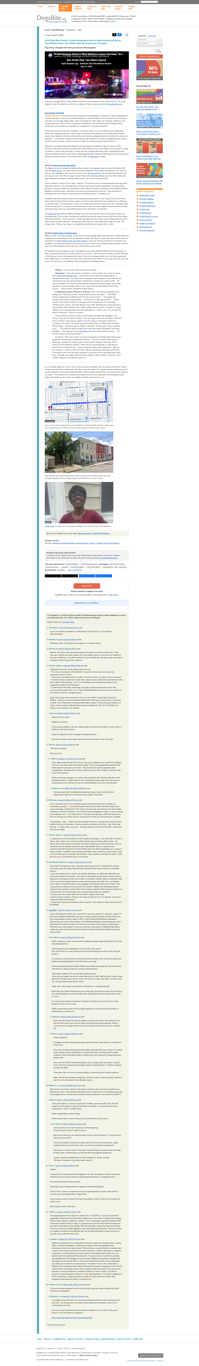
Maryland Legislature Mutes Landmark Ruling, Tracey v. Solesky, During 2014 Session (86, 543)
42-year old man (94, 173)
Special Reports (145, 227)
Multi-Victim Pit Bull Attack (65, 233)
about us (52, 6)
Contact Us (50, 1348)
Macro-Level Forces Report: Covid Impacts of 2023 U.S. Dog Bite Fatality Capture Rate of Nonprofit (149, 132)
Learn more (152, 36)
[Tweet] (114, 34)
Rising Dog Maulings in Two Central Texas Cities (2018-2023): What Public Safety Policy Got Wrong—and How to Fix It (149, 157)
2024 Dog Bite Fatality (117, 564)
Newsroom (40, 1348)
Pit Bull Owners (145, 213)
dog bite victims (118, 7)
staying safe (131, 7)
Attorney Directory (78, 1348)
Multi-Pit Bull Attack (77, 567)
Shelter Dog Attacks (147, 223)
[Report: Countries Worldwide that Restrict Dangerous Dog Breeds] (149, 171)
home (40, 6)
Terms (59, 1348)
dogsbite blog (65, 7)
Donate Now (87, 586)
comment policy (68, 622)
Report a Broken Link (74, 570)
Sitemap (160, 1360)
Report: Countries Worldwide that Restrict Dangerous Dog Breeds (149, 182)
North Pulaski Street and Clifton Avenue (72, 241)
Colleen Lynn (123, 567)
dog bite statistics (78, 7)
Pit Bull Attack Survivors (148, 216)
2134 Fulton (83, 331)
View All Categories (147, 230)
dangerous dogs (92, 7)
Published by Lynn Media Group (77, 1359)
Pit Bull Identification (147, 206)
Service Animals (145, 220)
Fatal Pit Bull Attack (52, 567)
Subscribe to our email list (150, 1355)
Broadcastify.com (115, 104)
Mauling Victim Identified (64, 165)
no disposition (93, 156)
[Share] (119, 34)
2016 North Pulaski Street (67, 276)
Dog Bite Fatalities (72, 564)
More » (114, 21)
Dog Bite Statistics (146, 202)
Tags (79, 30)
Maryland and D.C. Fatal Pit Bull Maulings (93, 533)
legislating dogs (105, 7)
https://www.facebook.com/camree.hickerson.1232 (72, 1318)
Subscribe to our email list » (87, 603)
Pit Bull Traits (144, 209)
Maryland (64, 567)
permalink (60, 570)
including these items (109, 558)
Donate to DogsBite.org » (149, 56)
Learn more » (113, 595)
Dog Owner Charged (54, 113)
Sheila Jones (56, 171)
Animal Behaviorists (147, 195)
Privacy (66, 1348)
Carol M (52, 910)
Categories (70, 30)
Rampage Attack (108, 567)
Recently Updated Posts (89, 564)
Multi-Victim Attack (93, 567)
